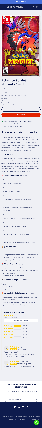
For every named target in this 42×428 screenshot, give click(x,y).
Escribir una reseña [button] (21, 320)
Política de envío (35, 419)
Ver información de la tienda (13, 126)
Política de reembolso (34, 416)
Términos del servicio (23, 419)
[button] (4, 7)
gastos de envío (8, 95)
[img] (14, 347)
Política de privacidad (10, 419)
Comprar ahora (21, 115)
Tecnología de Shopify (21, 416)
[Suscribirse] (36, 399)
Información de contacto (22, 422)
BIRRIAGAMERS (10, 416)
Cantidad (4, 98)
